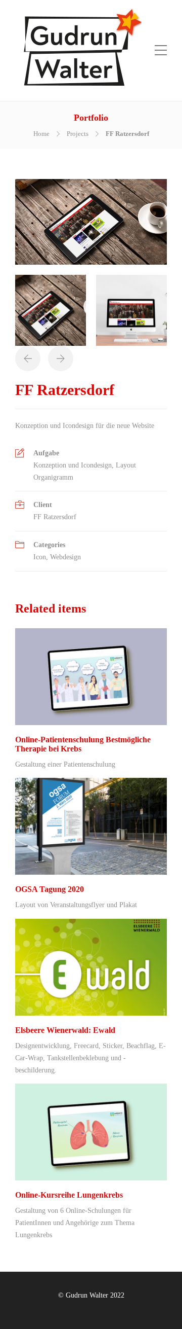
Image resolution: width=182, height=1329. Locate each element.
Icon (39, 557)
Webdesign (65, 557)
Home (41, 133)
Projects (77, 133)
